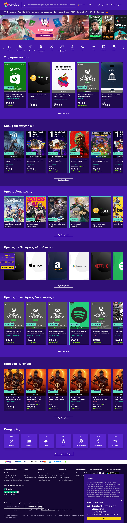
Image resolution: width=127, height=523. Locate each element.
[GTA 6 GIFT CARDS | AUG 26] (44, 27)
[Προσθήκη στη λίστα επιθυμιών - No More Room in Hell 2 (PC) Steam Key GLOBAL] (85, 134)
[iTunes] (36, 266)
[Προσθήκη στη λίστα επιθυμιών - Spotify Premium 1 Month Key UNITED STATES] (85, 305)
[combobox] (48, 5)
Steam (51, 50)
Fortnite (103, 50)
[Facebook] (91, 473)
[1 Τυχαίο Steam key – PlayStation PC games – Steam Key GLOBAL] (57, 142)
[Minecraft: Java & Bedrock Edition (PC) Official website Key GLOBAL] (101, 142)
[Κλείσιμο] (121, 500)
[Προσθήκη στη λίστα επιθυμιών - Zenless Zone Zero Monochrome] (42, 200)
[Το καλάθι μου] (103, 5)
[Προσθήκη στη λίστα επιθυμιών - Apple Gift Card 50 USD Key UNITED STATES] (71, 65)
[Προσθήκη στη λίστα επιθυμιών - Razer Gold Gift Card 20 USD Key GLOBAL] (47, 65)
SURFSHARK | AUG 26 (120, 27)
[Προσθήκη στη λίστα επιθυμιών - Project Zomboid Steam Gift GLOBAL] (20, 134)
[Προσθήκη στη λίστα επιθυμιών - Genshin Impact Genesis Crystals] (20, 200)
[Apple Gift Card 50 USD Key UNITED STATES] (63, 75)
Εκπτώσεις (26, 480)
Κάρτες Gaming (20, 50)
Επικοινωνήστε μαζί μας (10, 475)
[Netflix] (101, 266)
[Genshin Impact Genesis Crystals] (14, 209)
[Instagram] (97, 473)
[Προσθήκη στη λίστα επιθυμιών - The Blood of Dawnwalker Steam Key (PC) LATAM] (42, 372)
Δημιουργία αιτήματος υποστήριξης (47, 477)
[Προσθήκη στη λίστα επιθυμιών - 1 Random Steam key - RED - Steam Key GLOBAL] (42, 134)
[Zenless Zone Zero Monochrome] (36, 209)
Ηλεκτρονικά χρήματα (41, 50)
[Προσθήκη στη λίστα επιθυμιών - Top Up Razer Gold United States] (107, 200)
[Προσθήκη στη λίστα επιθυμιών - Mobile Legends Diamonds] (85, 200)
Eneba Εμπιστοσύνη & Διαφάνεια (13, 480)
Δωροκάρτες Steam (61, 50)
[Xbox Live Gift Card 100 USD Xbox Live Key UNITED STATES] (15, 75)
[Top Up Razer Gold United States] (101, 209)
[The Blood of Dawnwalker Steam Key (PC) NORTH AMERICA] (79, 379)
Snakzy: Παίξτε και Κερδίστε (66, 480)
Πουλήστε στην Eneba (82, 473)
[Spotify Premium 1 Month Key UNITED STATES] (79, 313)
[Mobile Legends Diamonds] (79, 209)
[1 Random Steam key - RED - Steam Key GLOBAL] (36, 142)
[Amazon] (57, 266)
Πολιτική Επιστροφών (44, 480)
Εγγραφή (119, 5)
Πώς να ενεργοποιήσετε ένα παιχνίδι (47, 475)
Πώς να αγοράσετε (28, 473)
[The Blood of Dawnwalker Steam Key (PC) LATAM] (36, 379)
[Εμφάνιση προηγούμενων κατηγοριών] (3, 49)
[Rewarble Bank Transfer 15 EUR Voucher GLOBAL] (112, 75)
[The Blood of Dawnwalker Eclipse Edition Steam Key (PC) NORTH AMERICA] (14, 379)
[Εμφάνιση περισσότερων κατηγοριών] (123, 49)
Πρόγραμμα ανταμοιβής (30, 477)
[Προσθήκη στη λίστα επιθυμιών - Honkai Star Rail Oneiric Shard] (64, 200)
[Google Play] (79, 266)
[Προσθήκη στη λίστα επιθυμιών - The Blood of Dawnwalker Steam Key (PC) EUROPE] (107, 372)
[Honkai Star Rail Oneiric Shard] (57, 209)
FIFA (93, 50)
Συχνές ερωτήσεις (43, 473)
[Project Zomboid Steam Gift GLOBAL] (14, 142)
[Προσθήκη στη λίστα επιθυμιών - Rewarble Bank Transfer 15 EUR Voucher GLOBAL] (119, 65)
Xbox (82, 50)
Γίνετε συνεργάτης (64, 477)
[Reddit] (103, 473)
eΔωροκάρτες (31, 50)
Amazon (114, 50)
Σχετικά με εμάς (8, 473)
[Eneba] (11, 4)
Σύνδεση (111, 5)
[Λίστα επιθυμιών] (98, 5)
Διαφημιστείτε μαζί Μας (82, 475)
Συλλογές (26, 475)
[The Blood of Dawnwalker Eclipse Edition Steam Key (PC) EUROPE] (57, 379)
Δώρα (60, 475)
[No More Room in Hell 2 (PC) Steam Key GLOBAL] (79, 142)
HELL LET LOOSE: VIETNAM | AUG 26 (108, 27)
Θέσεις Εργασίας (8, 477)
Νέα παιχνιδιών (63, 473)
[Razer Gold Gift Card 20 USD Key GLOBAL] (39, 75)
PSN (72, 50)
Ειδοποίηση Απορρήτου (48, 509)
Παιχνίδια (10, 50)
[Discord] (100, 473)
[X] (94, 473)
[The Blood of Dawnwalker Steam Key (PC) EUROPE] (101, 379)
